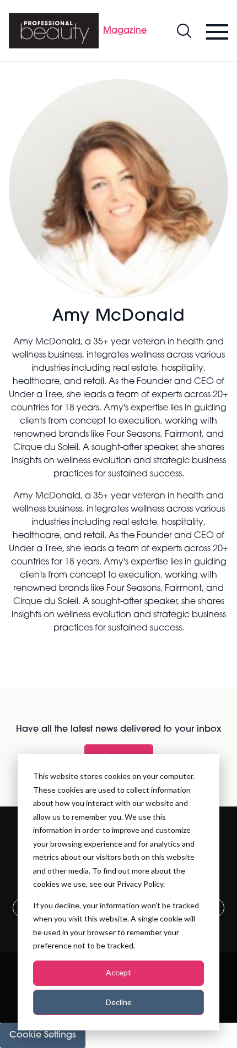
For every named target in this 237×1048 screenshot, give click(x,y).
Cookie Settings (42, 1035)
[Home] (54, 30)
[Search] (184, 31)
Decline (119, 1002)
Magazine (125, 30)
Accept (118, 972)
